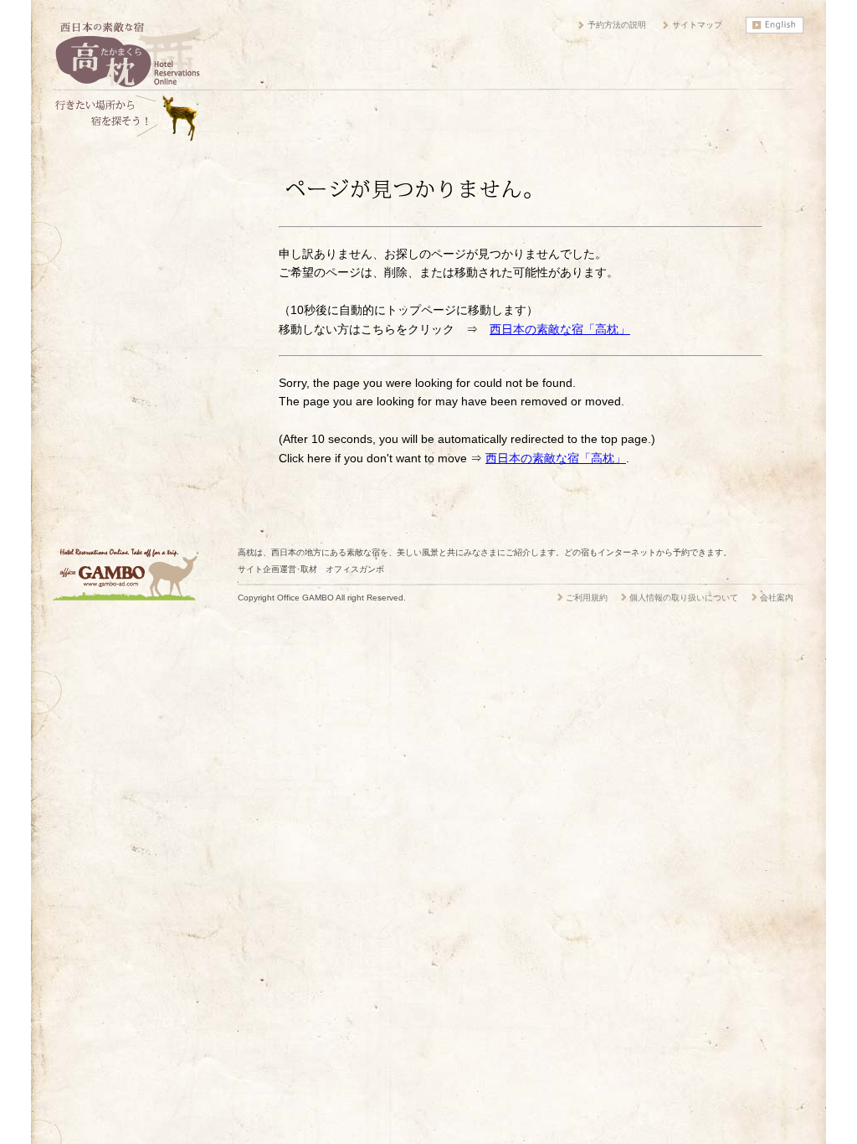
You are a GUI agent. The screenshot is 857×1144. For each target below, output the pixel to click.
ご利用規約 (587, 597)
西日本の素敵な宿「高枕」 (560, 329)
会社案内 (776, 597)
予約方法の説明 (617, 24)
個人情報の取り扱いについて (683, 597)
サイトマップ (697, 24)
